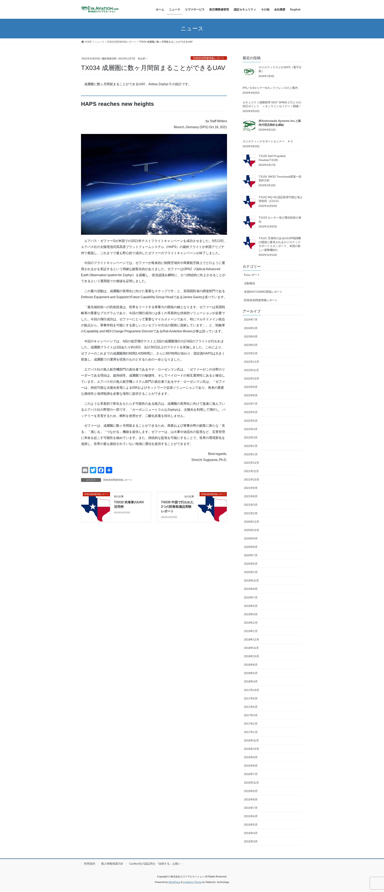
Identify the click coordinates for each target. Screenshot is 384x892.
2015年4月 (251, 833)
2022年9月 (251, 387)
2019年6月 (251, 605)
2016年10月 (251, 748)
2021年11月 (251, 471)
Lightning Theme (192, 882)
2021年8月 (251, 496)
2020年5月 (251, 563)
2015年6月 (251, 816)
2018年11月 (251, 647)
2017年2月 (251, 723)
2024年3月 (251, 328)
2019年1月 (251, 631)
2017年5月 (251, 706)
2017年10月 (251, 690)
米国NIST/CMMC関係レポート (263, 291)
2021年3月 (251, 504)
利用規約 (89, 863)
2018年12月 (251, 639)
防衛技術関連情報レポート (208, 58)
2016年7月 (251, 774)
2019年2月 (251, 622)
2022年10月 (251, 378)
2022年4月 (251, 429)
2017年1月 (251, 732)
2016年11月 (251, 740)
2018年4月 (251, 681)
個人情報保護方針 (112, 863)
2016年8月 (251, 765)
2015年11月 (251, 782)
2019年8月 (251, 588)
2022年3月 (251, 437)
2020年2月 (251, 572)
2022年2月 (251, 445)
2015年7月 (251, 807)
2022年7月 (251, 403)
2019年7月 (251, 597)
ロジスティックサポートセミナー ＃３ (268, 141)
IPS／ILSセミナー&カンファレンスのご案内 (270, 87)
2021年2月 (251, 513)
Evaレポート (252, 274)
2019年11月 (251, 580)
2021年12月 (251, 462)
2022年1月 (251, 454)
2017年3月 (251, 715)
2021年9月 (251, 487)
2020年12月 (251, 521)
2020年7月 (251, 555)
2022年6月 (251, 412)
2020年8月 (251, 546)
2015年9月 (251, 791)
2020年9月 (251, 538)
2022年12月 (251, 361)
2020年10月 (251, 530)
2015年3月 (251, 841)
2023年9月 (251, 336)
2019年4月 (251, 614)
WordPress (174, 882)
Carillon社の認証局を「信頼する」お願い (155, 863)
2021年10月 (251, 479)
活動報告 (249, 283)
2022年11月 (251, 370)
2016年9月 (251, 757)
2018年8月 (251, 664)
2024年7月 (251, 319)
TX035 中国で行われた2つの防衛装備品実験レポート (177, 506)
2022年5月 (251, 420)
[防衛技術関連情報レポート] (95, 506)
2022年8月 (251, 395)
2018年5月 (251, 673)
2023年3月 (251, 345)
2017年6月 (251, 698)
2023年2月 (251, 353)
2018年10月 (251, 656)
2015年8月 (251, 799)
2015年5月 (251, 824)
